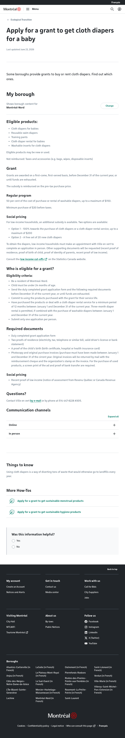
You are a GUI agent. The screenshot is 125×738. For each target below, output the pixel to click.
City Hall (10, 621)
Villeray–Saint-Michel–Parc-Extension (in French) (105, 689)
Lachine (10, 698)
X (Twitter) (94, 638)
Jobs (86, 598)
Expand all (113, 416)
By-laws (49, 621)
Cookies (21, 726)
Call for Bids (90, 587)
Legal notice (58, 726)
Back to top (112, 569)
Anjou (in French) (14, 676)
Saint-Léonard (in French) (103, 669)
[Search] (112, 9)
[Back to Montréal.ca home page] (12, 9)
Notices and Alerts (15, 592)
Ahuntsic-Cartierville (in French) (18, 669)
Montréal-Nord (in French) (45, 699)
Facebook (93, 621)
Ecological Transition (21, 20)
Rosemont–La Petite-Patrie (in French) (75, 691)
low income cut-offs (32, 259)
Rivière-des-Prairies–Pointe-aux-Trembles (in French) (77, 681)
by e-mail (35, 400)
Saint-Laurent (72, 698)
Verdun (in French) (103, 676)
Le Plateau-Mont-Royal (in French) (47, 674)
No (18, 546)
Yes (18, 540)
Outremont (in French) (76, 667)
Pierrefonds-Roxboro (75, 673)
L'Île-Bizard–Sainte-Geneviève (16, 691)
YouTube (93, 643)
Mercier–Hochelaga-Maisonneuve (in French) (48, 691)
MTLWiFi (10, 627)
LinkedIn (93, 632)
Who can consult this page (79, 726)
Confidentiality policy (38, 726)
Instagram (94, 627)
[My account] (119, 9)
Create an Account (15, 587)
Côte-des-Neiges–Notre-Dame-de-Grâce (17, 682)
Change (110, 106)
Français (115, 2)
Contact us (50, 587)
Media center (52, 592)
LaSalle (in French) (45, 667)
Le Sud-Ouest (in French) (44, 682)
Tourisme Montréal (15, 632)
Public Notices (52, 627)
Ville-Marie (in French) (105, 681)
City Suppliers (91, 592)
